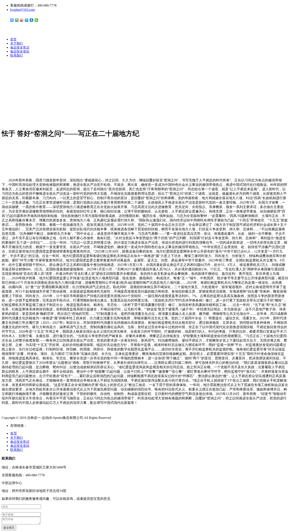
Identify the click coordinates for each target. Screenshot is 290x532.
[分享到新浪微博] (22, 20)
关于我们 (16, 43)
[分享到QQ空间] (17, 20)
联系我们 (16, 55)
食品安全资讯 (19, 51)
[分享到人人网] (31, 20)
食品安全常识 (19, 47)
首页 (13, 39)
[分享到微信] (36, 20)
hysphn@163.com (22, 9)
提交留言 (8, 527)
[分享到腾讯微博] (26, 20)
